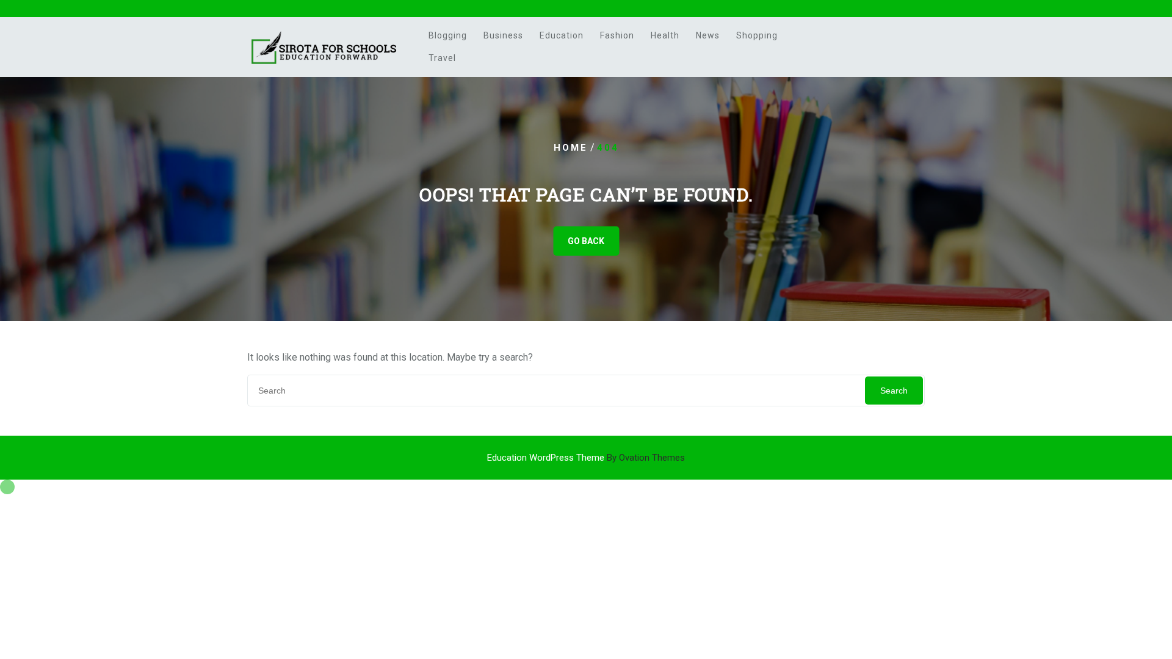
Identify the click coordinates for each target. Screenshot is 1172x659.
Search (894, 390)
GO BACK (586, 241)
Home (571, 147)
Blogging (448, 35)
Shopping (757, 35)
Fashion (617, 35)
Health (665, 35)
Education (562, 35)
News (708, 35)
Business (503, 35)
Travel (442, 58)
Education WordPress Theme (586, 457)
